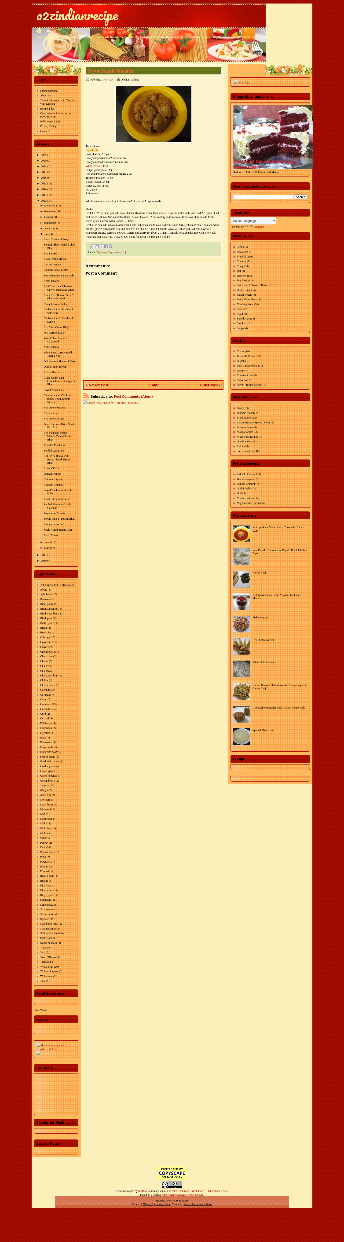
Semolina (45, 904)
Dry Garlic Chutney (55, 332)
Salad (240, 314)
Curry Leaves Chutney (56, 304)
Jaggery (44, 785)
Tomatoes (45, 947)
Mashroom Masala (54, 407)
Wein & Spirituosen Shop (157, 1204)
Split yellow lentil (50, 933)
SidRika (142, 1191)
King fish (45, 795)
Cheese (44, 661)
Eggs (43, 737)
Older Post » (210, 385)
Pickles (241, 446)
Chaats (240, 351)
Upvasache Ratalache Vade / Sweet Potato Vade (279, 707)
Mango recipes (245, 432)
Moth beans (46, 828)
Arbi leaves (46, 594)
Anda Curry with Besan (57, 499)
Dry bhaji (101, 252)
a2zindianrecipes (77, 21)
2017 (44, 172)
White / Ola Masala (263, 662)
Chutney (241, 261)
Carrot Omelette (52, 264)
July (46, 234)
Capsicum (45, 642)
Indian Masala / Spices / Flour (253, 422)
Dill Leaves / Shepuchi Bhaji (59, 361)
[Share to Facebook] (106, 246)
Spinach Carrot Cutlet (56, 270)
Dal (239, 270)
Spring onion (47, 938)
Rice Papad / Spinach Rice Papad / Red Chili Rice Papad (280, 551)
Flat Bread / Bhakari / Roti (251, 285)
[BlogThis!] (97, 246)
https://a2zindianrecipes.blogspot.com (182, 1194)
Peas (42, 847)
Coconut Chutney (53, 484)
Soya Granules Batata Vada (59, 275)
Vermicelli (45, 961)
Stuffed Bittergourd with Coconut (57, 505)
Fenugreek (46, 742)
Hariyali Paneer (52, 473)
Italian (240, 370)
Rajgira (44, 880)
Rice (239, 309)
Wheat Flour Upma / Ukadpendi (55, 339)
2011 (44, 555)
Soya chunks (47, 914)
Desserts (241, 275)
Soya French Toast (54, 390)
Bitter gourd (47, 604)
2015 (44, 183)
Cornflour (45, 704)
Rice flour (45, 885)
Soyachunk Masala (54, 513)
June (46, 542)
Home (154, 385)
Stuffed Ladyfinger (54, 450)
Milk (43, 823)
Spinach (44, 919)
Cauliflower (46, 651)
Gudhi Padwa (244, 488)
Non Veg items (245, 304)
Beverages (242, 252)
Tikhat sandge (260, 617)
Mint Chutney (51, 347)
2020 (44, 160)
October (48, 217)
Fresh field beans (49, 761)
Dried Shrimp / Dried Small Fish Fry (59, 425)
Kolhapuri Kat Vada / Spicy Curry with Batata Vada (278, 528)
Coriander (45, 694)
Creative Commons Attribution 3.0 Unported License (198, 1191)
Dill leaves (46, 723)
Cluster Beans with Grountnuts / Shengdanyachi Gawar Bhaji (279, 686)
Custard (44, 718)
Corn (43, 699)
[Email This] (92, 246)
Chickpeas (46, 670)
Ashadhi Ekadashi (247, 474)
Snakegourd (47, 909)
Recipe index (47, 108)
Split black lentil (49, 923)
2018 (44, 166)
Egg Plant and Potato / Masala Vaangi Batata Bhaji (57, 436)
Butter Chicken (52, 468)
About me (45, 95)
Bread (43, 627)
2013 (44, 195)
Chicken (44, 666)
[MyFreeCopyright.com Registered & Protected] (56, 1049)
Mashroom (46, 818)
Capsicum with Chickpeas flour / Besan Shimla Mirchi (58, 398)
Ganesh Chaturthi (246, 483)
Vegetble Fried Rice (55, 445)
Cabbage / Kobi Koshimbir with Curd (59, 310)
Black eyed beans (49, 613)
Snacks (241, 323)
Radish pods (47, 876)
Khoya (44, 790)
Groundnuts (47, 780)
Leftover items (245, 427)
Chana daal (46, 656)
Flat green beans (49, 751)
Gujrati (241, 361)
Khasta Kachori (52, 372)
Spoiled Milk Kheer (263, 730)
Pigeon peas (47, 852)
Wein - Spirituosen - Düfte (198, 1204)
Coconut (45, 689)
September (50, 222)
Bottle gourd (47, 623)
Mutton (44, 833)
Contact (44, 131)
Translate (259, 226)
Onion (43, 837)
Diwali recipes (245, 479)
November (50, 211)
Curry (240, 266)
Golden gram (47, 766)
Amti (239, 247)
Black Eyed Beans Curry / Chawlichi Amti (58, 296)
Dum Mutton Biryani (55, 366)
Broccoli (45, 632)
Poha (43, 857)
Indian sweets (244, 294)
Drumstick (46, 728)
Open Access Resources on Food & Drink (55, 114)
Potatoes (45, 861)
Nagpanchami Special (249, 503)
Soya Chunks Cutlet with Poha (58, 491)
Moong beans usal (54, 524)
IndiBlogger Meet (50, 121)
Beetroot (45, 599)
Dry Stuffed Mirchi (263, 640)
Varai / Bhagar (48, 957)
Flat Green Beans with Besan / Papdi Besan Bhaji (57, 459)
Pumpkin (45, 871)
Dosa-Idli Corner (246, 356)
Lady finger (46, 804)
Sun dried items (245, 451)
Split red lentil (48, 928)
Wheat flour (46, 966)
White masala (93, 166)
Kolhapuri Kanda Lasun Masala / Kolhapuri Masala (277, 596)
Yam (42, 981)
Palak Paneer (51, 535)
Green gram (46, 771)
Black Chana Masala (55, 259)
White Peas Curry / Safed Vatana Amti (58, 353)
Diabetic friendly (246, 413)
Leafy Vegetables (246, 299)
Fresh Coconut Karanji (56, 239)
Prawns (44, 866)
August (48, 228)
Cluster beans (47, 685)
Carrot (43, 647)
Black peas (46, 618)
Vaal (42, 952)
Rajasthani (242, 380)
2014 (44, 189)
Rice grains (46, 890)
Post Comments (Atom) (133, 396)
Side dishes (243, 318)
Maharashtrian (245, 375)
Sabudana (45, 899)
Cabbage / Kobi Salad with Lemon (58, 319)
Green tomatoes (49, 775)
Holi (239, 493)
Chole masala (51, 413)
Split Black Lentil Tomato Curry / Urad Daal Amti (59, 287)
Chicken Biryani (53, 479)
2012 (44, 200)
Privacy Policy (48, 126)
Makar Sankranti (246, 498)
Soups (240, 328)
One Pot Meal (244, 441)
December (49, 205)
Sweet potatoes (48, 942)
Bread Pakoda (51, 281)
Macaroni (45, 809)
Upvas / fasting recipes (249, 384)
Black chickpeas (49, 608)
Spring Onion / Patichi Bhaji (59, 518)
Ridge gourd (47, 895)
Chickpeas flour (49, 675)
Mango (44, 814)
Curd (43, 713)
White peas (46, 976)
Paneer (44, 842)
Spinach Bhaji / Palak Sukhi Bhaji (59, 246)
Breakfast (242, 256)
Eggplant (45, 733)
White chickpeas (49, 971)
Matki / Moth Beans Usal (58, 529)
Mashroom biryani (54, 418)
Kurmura (45, 799)
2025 (44, 155)
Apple (43, 589)
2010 (44, 560)
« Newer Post (97, 385)
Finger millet (47, 747)
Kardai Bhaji (260, 572)
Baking (241, 408)
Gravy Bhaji (243, 290)
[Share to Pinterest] (110, 246)
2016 (44, 177)
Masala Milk (51, 253)
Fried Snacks (244, 417)
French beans (47, 756)
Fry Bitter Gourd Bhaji (56, 327)
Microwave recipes (247, 436)
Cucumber (46, 709)
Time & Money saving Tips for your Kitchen (57, 101)
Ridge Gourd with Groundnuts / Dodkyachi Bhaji (59, 381)
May (46, 547)
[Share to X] (101, 246)
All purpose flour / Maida (54, 585)
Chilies (44, 680)
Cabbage (45, 637)
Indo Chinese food (247, 365)
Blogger (183, 1200)
